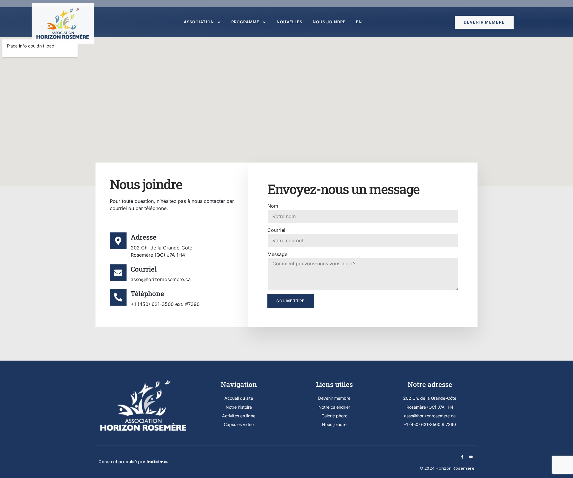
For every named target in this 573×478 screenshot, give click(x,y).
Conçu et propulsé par (133, 462)
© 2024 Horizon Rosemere (447, 468)
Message (277, 254)
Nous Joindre (329, 21)
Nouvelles (289, 21)
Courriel (276, 230)
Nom (272, 206)
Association (199, 21)
